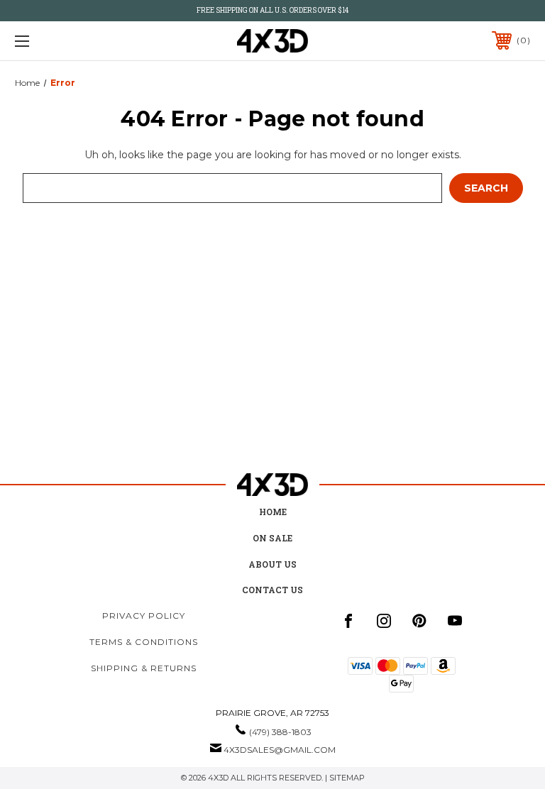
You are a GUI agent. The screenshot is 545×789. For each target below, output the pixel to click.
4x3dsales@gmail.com (280, 749)
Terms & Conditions (143, 641)
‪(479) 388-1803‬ (280, 732)
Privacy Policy (143, 615)
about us (272, 564)
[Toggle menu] (66, 40)
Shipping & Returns (144, 668)
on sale (272, 538)
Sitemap (347, 778)
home (273, 511)
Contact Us (272, 589)
